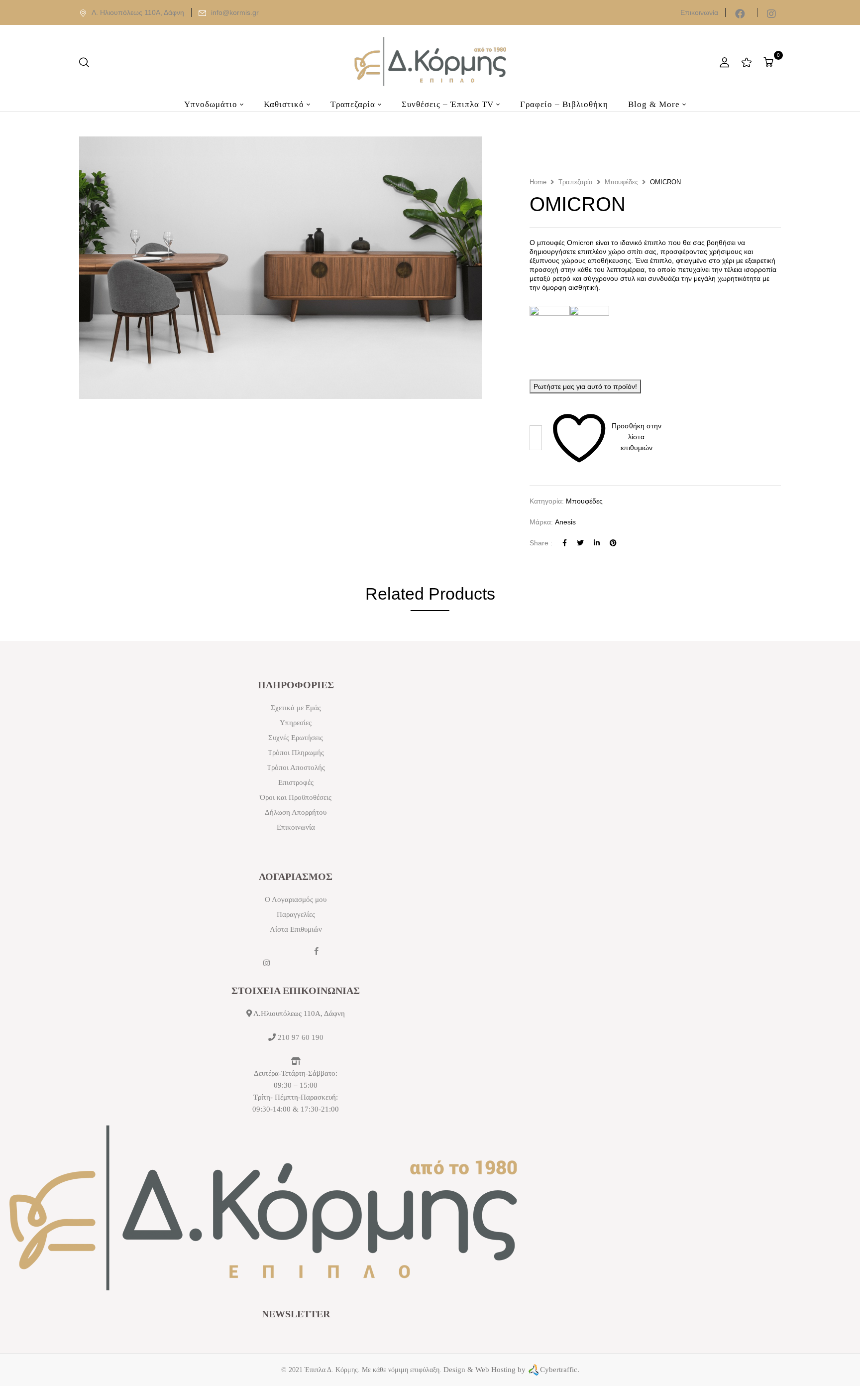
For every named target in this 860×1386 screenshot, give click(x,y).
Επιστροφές (296, 782)
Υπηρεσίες (296, 723)
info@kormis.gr (235, 12)
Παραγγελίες (296, 914)
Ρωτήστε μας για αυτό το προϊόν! (585, 386)
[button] (769, 62)
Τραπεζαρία (575, 182)
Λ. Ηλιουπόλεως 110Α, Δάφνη (138, 12)
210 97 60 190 (300, 1037)
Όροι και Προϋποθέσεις (295, 797)
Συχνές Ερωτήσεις (295, 738)
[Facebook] (564, 543)
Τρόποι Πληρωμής (296, 752)
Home (538, 182)
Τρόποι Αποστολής (296, 767)
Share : (541, 543)
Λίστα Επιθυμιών (296, 929)
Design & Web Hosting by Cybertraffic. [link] (511, 1370)
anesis (565, 522)
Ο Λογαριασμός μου (295, 899)
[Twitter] (580, 543)
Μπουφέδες (621, 182)
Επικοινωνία (699, 12)
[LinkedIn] (597, 543)
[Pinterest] (613, 543)
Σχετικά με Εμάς (296, 708)
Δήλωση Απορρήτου (295, 812)
